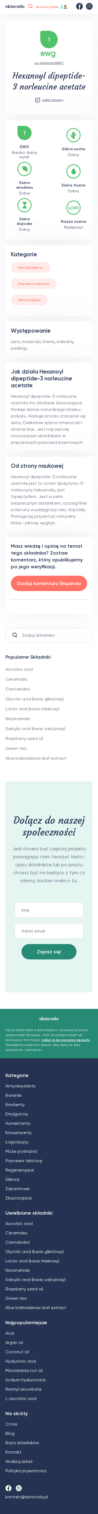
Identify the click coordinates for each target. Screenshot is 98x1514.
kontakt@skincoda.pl (26, 1496)
